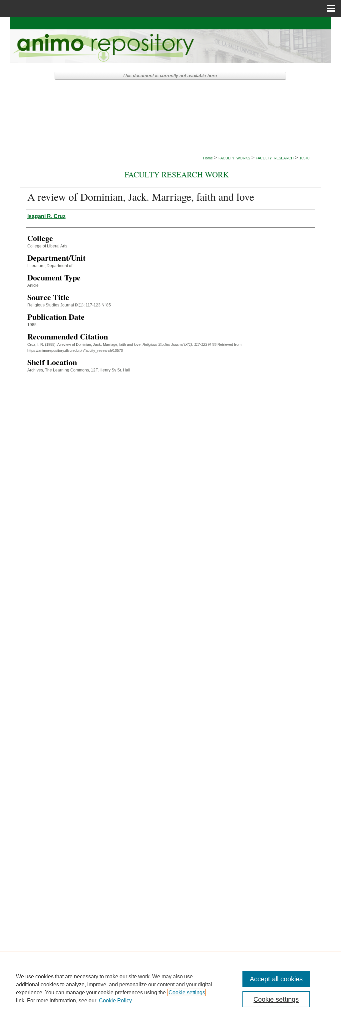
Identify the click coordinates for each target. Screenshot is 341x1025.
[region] (170, 988)
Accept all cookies (276, 979)
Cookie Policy (115, 1000)
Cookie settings (187, 992)
